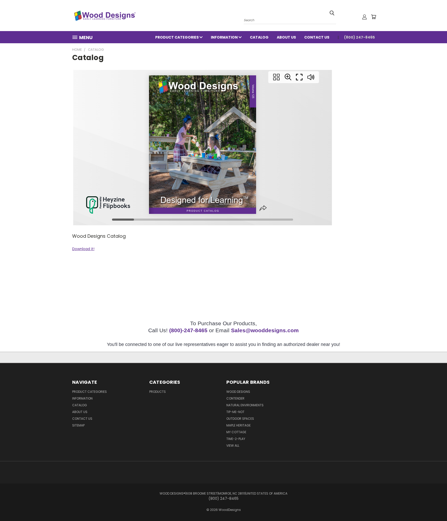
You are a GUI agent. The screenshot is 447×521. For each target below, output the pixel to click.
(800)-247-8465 (188, 330)
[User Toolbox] (364, 16)
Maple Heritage (238, 425)
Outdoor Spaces (240, 418)
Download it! (83, 248)
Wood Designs (238, 391)
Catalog (259, 37)
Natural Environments (245, 405)
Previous (433, 504)
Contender (235, 398)
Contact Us (316, 37)
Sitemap (78, 425)
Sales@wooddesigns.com (265, 330)
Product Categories (177, 37)
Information (225, 37)
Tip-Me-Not (235, 412)
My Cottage (236, 432)
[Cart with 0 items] (373, 16)
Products (157, 391)
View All (232, 445)
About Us (286, 37)
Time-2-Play (235, 439)
